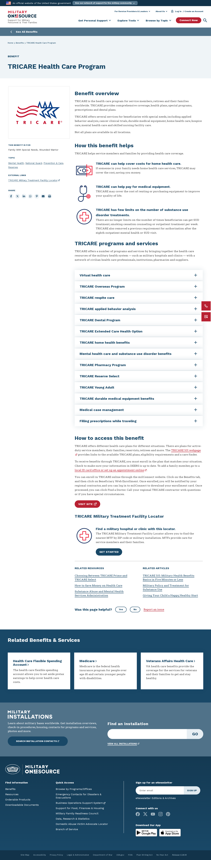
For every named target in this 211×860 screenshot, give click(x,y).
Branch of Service (67, 829)
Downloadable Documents (22, 804)
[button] (105, 3)
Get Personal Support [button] (93, 20)
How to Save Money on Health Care (98, 585)
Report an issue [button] (154, 609)
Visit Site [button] (85, 504)
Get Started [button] (109, 551)
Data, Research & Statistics (73, 818)
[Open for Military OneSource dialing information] (206, 306)
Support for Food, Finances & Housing (80, 808)
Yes (121, 609)
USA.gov (120, 855)
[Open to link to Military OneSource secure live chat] (206, 317)
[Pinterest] (168, 814)
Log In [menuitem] (178, 11)
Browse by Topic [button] (157, 20)
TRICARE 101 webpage (186, 450)
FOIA (130, 855)
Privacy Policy (56, 855)
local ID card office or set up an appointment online (109, 470)
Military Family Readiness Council (77, 813)
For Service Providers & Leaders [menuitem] (131, 11)
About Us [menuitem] (160, 11)
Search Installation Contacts (36, 741)
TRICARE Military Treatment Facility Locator (33, 180)
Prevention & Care (53, 163)
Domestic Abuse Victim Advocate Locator (82, 824)
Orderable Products (17, 799)
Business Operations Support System (79, 802)
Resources (11, 794)
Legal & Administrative (78, 855)
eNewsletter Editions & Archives (156, 798)
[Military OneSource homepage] (22, 14)
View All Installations (122, 743)
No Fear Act (162, 855)
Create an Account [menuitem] (193, 11)
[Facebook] (138, 814)
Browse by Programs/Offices (74, 789)
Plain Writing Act (144, 855)
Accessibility (39, 855)
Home (10, 43)
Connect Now (189, 20)
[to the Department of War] (8, 3)
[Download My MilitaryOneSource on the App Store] (170, 832)
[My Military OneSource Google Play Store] (147, 832)
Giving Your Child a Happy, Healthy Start (170, 595)
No (135, 609)
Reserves (13, 167)
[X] (145, 814)
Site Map (25, 855)
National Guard (33, 163)
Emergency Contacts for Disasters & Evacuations (78, 796)
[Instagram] (160, 814)
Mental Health (16, 163)
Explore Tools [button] (127, 20)
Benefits (20, 43)
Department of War (102, 855)
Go (195, 734)
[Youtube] (153, 814)
